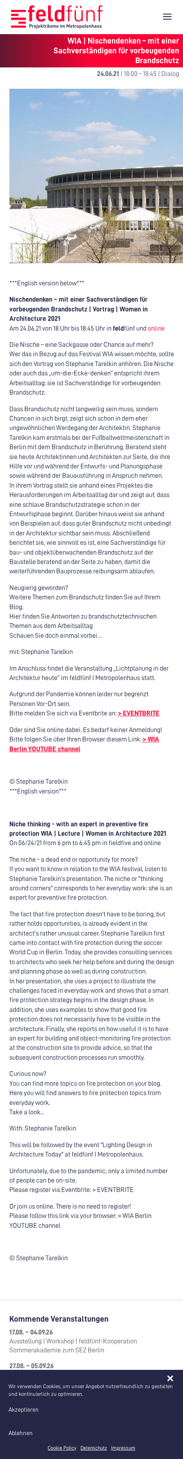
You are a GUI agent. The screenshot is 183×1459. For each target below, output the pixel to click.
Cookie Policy (62, 1447)
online (155, 328)
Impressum (123, 1447)
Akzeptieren (24, 1409)
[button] (170, 1378)
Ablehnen (21, 1433)
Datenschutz (93, 1447)
